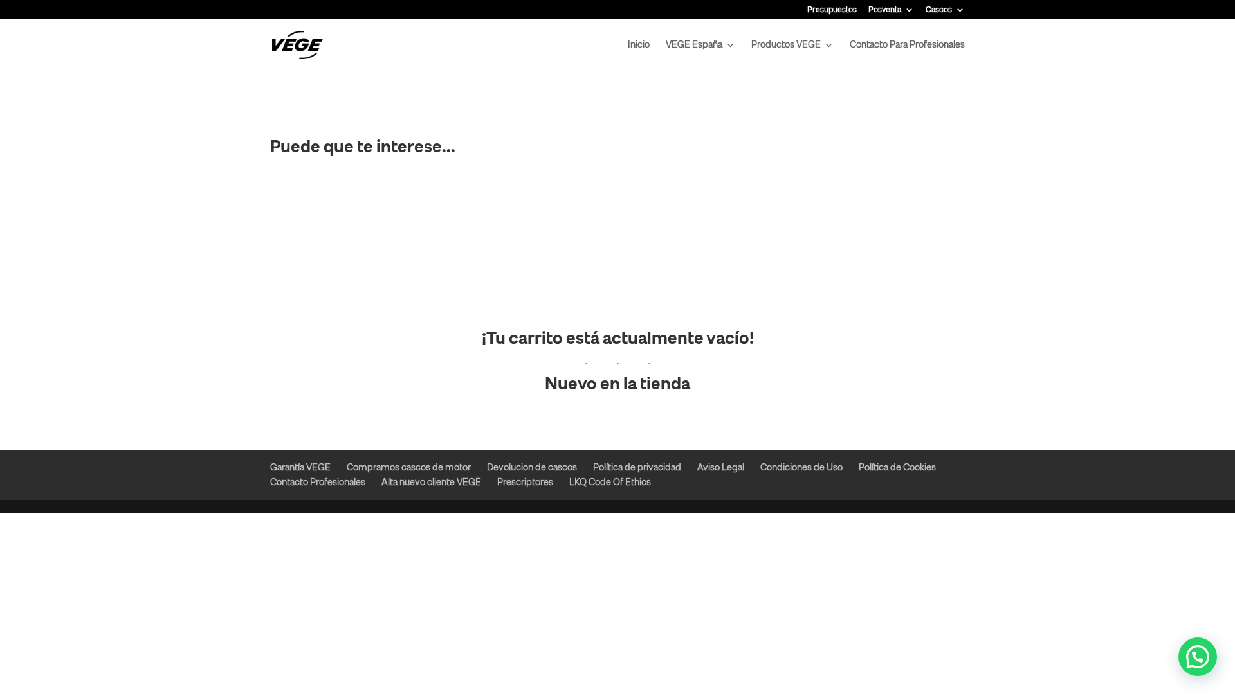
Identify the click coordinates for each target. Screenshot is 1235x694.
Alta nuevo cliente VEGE (431, 482)
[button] (1197, 656)
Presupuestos (832, 10)
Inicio (639, 45)
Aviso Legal (720, 467)
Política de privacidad (637, 467)
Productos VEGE (786, 45)
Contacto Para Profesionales (907, 45)
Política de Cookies (897, 467)
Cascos (939, 10)
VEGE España (694, 45)
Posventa (884, 10)
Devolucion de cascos (532, 467)
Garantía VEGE (300, 467)
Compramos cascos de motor (409, 467)
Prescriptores (525, 482)
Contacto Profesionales (317, 482)
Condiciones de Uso (801, 467)
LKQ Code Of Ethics (610, 482)
